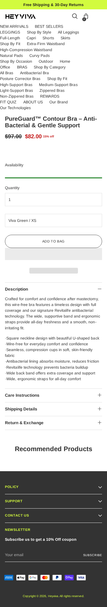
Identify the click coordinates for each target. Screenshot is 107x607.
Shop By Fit (10, 44)
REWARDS (49, 96)
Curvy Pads (39, 55)
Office (5, 67)
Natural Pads (11, 55)
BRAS (22, 67)
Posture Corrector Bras (20, 78)
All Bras (6, 73)
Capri (31, 38)
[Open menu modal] (98, 16)
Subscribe (92, 555)
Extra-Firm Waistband (46, 44)
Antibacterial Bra (34, 73)
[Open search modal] (75, 16)
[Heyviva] (20, 16)
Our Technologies (15, 108)
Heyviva (53, 596)
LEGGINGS (10, 32)
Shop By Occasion (16, 61)
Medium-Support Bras (58, 84)
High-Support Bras (16, 84)
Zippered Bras (52, 90)
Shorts (48, 38)
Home (65, 61)
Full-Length (10, 38)
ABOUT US (33, 102)
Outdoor (46, 61)
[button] (53, 254)
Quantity (12, 188)
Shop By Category (50, 67)
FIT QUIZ (8, 102)
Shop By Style (39, 32)
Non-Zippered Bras (16, 96)
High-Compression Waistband (26, 50)
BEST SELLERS (49, 26)
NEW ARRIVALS (14, 26)
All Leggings (68, 32)
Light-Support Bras (16, 90)
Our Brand (58, 102)
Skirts (65, 38)
